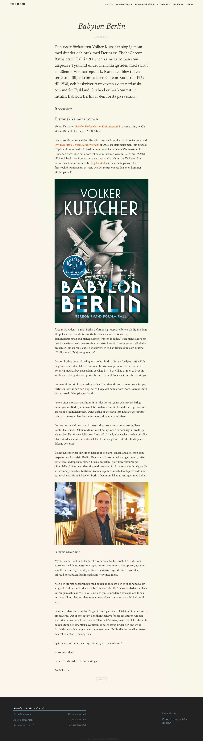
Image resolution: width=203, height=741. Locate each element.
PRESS (189, 4)
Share (101, 679)
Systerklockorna (22, 715)
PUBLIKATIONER (124, 4)
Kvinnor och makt (23, 725)
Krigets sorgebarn (23, 720)
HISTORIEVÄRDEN (144, 4)
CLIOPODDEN (163, 4)
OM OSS (109, 4)
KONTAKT (178, 4)
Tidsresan (17, 4)
